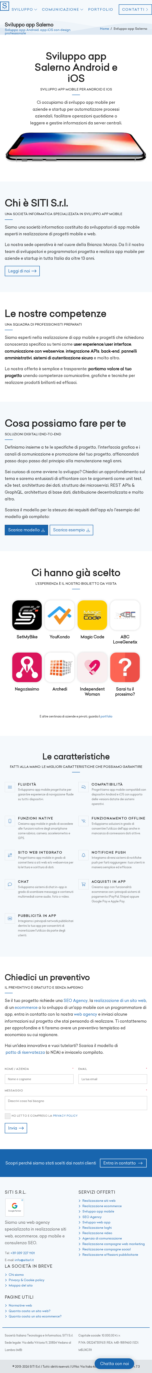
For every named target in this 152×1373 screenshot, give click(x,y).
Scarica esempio (69, 529)
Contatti (133, 9)
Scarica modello (24, 529)
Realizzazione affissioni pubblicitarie (110, 1255)
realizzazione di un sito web (120, 1000)
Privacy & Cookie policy (27, 1280)
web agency (85, 1014)
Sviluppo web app (96, 1222)
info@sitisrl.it (24, 1260)
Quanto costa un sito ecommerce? (35, 1316)
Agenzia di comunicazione (102, 1238)
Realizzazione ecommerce (102, 1206)
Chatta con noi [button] (114, 1363)
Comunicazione (60, 9)
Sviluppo (22, 9)
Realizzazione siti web (99, 1201)
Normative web (20, 1305)
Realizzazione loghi (97, 1228)
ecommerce (26, 1007)
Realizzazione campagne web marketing (113, 1244)
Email (82, 1068)
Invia (12, 1128)
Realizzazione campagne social (106, 1249)
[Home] (4, 9)
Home (104, 28)
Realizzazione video (97, 1233)
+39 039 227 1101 (22, 1253)
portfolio (106, 716)
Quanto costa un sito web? (29, 1311)
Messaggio (14, 1090)
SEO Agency (76, 1000)
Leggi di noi (19, 270)
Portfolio (100, 9)
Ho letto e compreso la (45, 1115)
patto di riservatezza (25, 1052)
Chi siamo (16, 1275)
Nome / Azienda (17, 1068)
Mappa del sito (21, 1285)
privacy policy (65, 1115)
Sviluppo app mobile (98, 1211)
